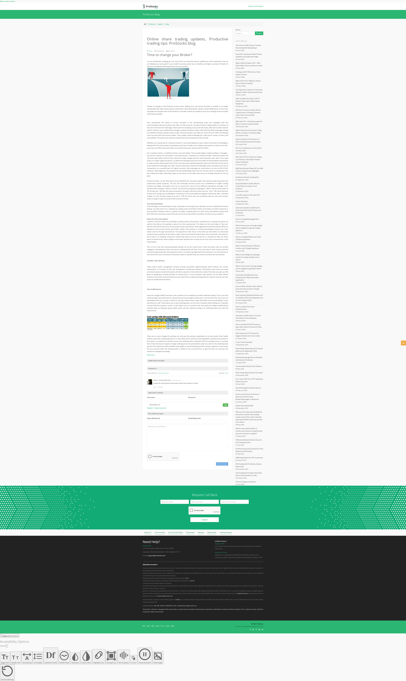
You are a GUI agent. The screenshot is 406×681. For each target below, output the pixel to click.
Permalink (160, 387)
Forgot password (160, 408)
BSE (158, 605)
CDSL (174, 605)
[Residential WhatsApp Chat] (256, 629)
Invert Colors (86, 663)
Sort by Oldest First (152, 373)
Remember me (155, 405)
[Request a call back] (403, 343)
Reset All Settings (7, 679)
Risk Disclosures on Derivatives (204, 609)
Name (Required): (153, 418)
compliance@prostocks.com (165, 596)
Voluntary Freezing (251, 609)
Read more (151, 355)
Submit (205, 519)
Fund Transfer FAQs (175, 532)
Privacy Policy (146, 609)
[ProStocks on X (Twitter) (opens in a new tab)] (253, 629)
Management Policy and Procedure (168, 609)
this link (192, 581)
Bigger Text (5, 658)
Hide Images (157, 663)
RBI (153, 626)
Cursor (133, 663)
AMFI (157, 626)
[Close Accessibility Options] (7, 645)
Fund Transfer (160, 532)
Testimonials (211, 532)
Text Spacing (27, 659)
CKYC (243, 609)
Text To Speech (123, 663)
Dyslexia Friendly (51, 656)
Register (150, 408)
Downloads (190, 532)
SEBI (172, 626)
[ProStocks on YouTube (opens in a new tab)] (259, 629)
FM (162, 626)
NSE (155, 605)
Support (160, 24)
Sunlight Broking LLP (221, 541)
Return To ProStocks (255, 6)
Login (225, 405)
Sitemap (201, 532)
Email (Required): (194, 418)
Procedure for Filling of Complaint (230, 609)
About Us (147, 532)
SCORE (178, 599)
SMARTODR (168, 605)
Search (238, 30)
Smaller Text (15, 659)
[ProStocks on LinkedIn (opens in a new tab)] (262, 629)
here (187, 578)
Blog (167, 24)
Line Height (38, 663)
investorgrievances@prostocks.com (187, 605)
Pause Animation (145, 663)
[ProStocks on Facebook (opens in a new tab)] (250, 629)
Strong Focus (111, 663)
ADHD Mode (64, 663)
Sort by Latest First (163, 373)
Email (226, 373)
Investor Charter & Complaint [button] (186, 609)
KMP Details (217, 609)
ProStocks (151, 24)
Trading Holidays (226, 532)
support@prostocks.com (156, 555)
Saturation (75, 663)
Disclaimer (154, 609)
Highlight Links (98, 663)
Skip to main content (7, 1)
